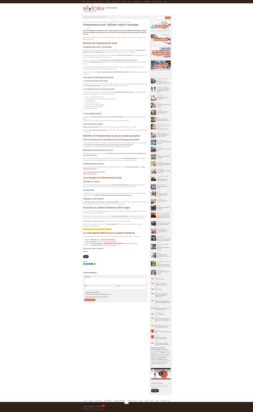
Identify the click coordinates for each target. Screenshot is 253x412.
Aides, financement (86, 1)
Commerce (159, 253)
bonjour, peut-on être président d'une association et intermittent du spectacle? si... (162, 302)
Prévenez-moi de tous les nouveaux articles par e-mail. (97, 296)
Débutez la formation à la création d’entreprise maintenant (97, 229)
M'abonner (155, 390)
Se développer (159, 147)
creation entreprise (165, 351)
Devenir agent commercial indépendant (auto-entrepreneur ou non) (163, 256)
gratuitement (153, 357)
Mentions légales (107, 400)
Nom (85, 285)
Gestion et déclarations (161, 228)
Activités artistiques (161, 270)
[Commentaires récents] (158, 75)
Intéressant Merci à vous (159, 279)
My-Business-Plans (165, 400)
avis (168, 349)
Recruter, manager (160, 95)
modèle (166, 359)
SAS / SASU (159, 103)
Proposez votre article (132, 400)
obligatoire (153, 360)
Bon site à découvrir (159, 289)
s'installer (168, 360)
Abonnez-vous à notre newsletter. (92, 292)
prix (156, 360)
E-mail (118, 285)
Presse (140, 400)
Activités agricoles (160, 261)
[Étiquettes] (168, 75)
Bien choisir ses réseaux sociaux (97, 172)
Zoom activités (147, 1)
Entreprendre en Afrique (161, 184)
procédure (158, 360)
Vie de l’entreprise (137, 1)
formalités (164, 356)
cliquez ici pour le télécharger (107, 239)
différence (158, 352)
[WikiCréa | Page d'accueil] (93, 9)
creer (152, 352)
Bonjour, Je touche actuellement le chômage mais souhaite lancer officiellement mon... (161, 295)
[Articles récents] (153, 75)
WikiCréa (157, 400)
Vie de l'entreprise (160, 169)
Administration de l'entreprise (162, 87)
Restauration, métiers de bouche (163, 214)
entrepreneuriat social (95, 62)
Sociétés (108, 1)
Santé (158, 117)
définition (163, 353)
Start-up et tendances (157, 1)
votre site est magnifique (159, 314)
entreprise (154, 354)
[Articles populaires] (163, 75)
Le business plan (160, 199)
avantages (164, 349)
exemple (153, 356)
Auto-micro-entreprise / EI (98, 1)
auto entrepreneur (158, 348)
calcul (152, 351)
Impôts (124, 1)
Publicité (146, 400)
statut (163, 362)
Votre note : (85, 251)
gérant (157, 357)
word (163, 363)
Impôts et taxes (160, 78)
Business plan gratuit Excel (162, 200)
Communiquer (159, 110)
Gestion (129, 1)
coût (161, 351)
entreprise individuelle (160, 354)
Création (158, 192)
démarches (168, 352)
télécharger (159, 363)
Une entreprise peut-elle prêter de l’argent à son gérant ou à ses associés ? (163, 90)
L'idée (168, 124)
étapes (165, 363)
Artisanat (159, 205)
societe (159, 362)
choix (154, 351)
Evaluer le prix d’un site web (90, 174)
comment (157, 351)
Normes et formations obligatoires (163, 213)
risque (161, 360)
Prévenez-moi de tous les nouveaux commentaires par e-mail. (98, 294)
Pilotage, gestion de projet (162, 133)
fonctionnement (158, 356)
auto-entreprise (156, 348)
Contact (91, 400)
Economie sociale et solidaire (90, 17)
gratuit (167, 356)
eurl (165, 354)
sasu (156, 362)
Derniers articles (98, 400)
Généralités (159, 237)
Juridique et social (116, 1)
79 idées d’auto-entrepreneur (162, 129)
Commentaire (87, 276)
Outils (152, 400)
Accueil (84, 21)
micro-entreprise (157, 359)
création (155, 352)
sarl (152, 362)
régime (165, 360)
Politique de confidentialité (119, 400)
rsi (162, 360)
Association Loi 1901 (160, 176)
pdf (155, 360)
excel (167, 354)
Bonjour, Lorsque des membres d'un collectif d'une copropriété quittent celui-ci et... (162, 320)
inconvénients (162, 357)
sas (154, 362)
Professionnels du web (161, 126)
